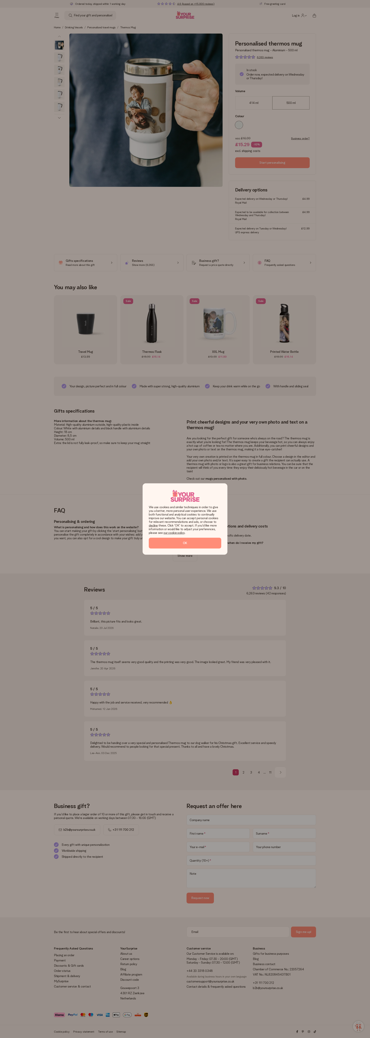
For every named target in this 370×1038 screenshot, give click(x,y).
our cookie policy (174, 533)
